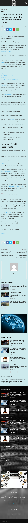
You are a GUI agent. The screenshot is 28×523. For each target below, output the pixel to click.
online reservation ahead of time (15, 186)
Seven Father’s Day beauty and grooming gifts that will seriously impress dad (18, 359)
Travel (6, 8)
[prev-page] (2, 308)
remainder (6, 64)
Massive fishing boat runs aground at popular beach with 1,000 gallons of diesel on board (18, 286)
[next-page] (5, 308)
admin (5, 26)
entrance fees (7, 94)
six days (12, 119)
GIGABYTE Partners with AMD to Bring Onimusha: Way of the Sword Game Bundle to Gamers (18, 342)
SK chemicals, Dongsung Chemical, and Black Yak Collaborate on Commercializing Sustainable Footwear (21, 254)
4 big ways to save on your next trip (10, 74)
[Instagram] (12, 514)
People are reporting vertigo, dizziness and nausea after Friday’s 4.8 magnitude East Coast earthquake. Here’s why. (13, 381)
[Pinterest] (14, 29)
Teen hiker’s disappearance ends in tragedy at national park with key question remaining (18, 303)
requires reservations (6, 171)
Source (3, 233)
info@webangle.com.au (12, 504)
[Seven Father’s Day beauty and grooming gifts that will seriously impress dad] (5, 359)
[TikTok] (15, 514)
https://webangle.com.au (14, 275)
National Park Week (6, 51)
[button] (14, 195)
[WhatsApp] (17, 29)
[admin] (2, 26)
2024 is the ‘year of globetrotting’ (9, 79)
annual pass (9, 212)
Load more (13, 372)
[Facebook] (7, 29)
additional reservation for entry (9, 164)
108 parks (3, 85)
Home (2, 8)
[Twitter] (10, 29)
